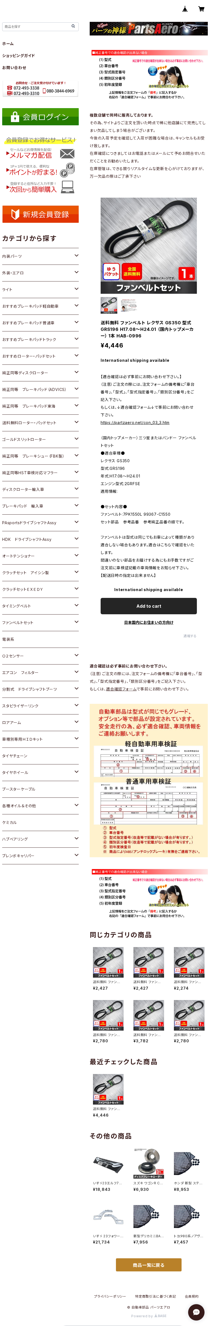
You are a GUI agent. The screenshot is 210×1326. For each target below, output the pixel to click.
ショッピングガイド (18, 55)
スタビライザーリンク (20, 706)
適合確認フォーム (121, 689)
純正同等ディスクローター (25, 372)
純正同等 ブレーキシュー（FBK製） (33, 456)
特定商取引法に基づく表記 (155, 1296)
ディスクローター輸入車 (23, 489)
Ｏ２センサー (13, 656)
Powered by (142, 1316)
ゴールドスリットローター (24, 439)
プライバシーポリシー (110, 1296)
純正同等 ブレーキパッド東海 (29, 406)
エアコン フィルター (20, 672)
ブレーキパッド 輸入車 (22, 506)
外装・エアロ (13, 273)
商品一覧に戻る (149, 1265)
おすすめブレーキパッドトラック (29, 339)
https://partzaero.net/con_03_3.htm (135, 422)
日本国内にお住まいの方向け (148, 622)
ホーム (8, 43)
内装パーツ (12, 256)
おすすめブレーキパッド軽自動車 (30, 306)
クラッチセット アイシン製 (25, 572)
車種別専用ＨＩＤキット (22, 739)
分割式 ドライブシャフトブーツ (29, 689)
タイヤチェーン (14, 756)
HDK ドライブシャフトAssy (27, 539)
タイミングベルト (16, 606)
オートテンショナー (18, 556)
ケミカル (9, 822)
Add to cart (148, 606)
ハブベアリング (15, 839)
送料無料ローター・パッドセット (29, 422)
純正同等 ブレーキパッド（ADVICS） (34, 389)
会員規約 (192, 1296)
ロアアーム (11, 722)
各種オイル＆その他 (19, 805)
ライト (7, 289)
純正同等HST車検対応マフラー (30, 472)
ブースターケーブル (19, 789)
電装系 (8, 639)
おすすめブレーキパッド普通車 (28, 323)
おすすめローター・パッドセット (29, 356)
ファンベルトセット (18, 622)
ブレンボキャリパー (18, 855)
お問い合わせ (14, 67)
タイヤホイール (15, 772)
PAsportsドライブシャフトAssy (29, 522)
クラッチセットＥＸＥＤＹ (22, 589)
